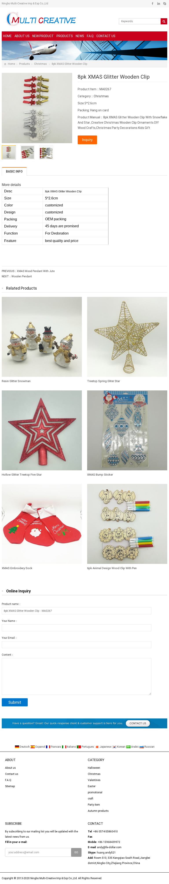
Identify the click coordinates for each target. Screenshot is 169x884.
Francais (56, 746)
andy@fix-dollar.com (109, 847)
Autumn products (98, 810)
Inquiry (87, 140)
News (80, 36)
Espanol (40, 746)
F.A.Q (90, 36)
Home (7, 36)
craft (90, 798)
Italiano (71, 746)
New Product (43, 36)
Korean (121, 746)
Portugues (88, 746)
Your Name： (10, 620)
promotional (95, 792)
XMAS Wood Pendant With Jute (36, 271)
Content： (8, 654)
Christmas (41, 63)
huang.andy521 (106, 852)
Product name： (11, 604)
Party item (94, 804)
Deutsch (24, 746)
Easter (92, 786)
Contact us (105, 36)
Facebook (152, 3)
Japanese (105, 746)
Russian (149, 746)
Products (65, 36)
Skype (164, 3)
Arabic (134, 746)
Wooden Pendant (21, 276)
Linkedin (158, 3)
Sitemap (10, 786)
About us (22, 36)
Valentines (94, 780)
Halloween (94, 767)
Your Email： (9, 637)
